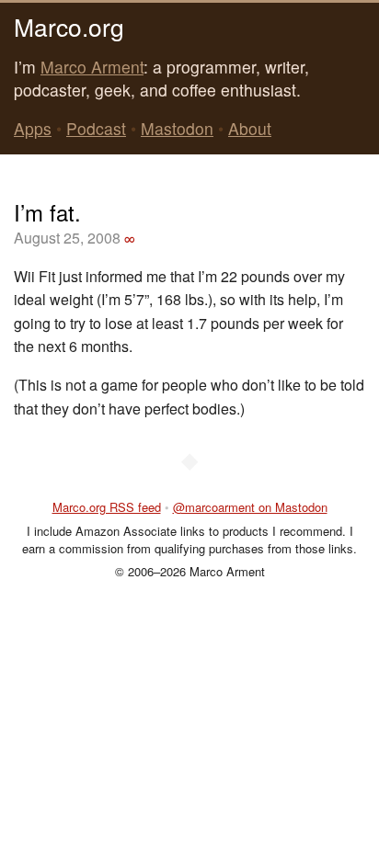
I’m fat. (47, 212)
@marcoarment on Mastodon (250, 507)
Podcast (96, 128)
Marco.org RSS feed (106, 507)
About (249, 128)
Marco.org (69, 26)
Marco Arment (92, 66)
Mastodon (177, 128)
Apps (33, 128)
